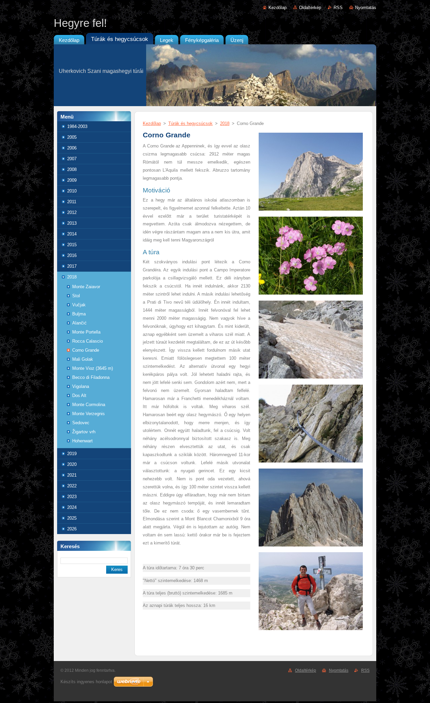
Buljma (79, 313)
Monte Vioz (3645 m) (92, 368)
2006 (72, 147)
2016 (72, 255)
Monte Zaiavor (86, 286)
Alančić (79, 322)
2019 (72, 453)
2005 (72, 137)
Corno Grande (85, 350)
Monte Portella (86, 332)
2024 (72, 507)
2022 (72, 485)
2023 (72, 496)
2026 (72, 528)
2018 (72, 276)
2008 (72, 169)
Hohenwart (82, 440)
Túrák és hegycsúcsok (190, 123)
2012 (72, 212)
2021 (72, 475)
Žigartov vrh (83, 431)
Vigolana (80, 386)
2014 (72, 233)
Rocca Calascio (87, 341)
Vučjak (79, 304)
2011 (71, 201)
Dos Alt (79, 395)
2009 (72, 180)
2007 (72, 158)
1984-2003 (77, 126)
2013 (72, 223)
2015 (72, 244)
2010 (72, 190)
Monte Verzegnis (88, 413)
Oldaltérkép (310, 7)
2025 (72, 518)
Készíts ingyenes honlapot (86, 681)
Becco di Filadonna (91, 377)
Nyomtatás (365, 7)
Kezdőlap (277, 7)
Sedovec (80, 422)
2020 (72, 464)
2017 (72, 266)
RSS (338, 7)
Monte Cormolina (88, 404)
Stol (76, 295)
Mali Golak (82, 359)
